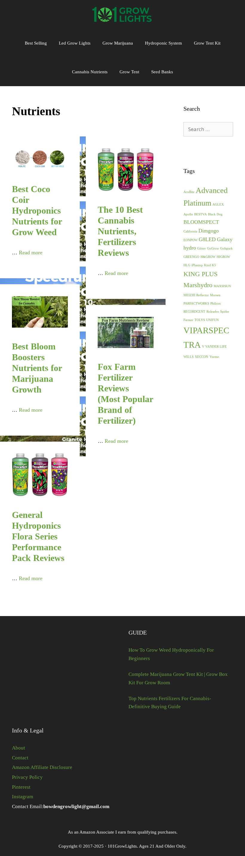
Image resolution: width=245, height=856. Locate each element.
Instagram (22, 796)
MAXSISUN (222, 286)
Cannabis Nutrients (90, 71)
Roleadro (212, 311)
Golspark (226, 248)
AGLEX (218, 204)
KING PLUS (200, 274)
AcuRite (189, 192)
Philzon (215, 303)
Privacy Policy (27, 777)
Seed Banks (162, 71)
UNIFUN (212, 320)
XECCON (201, 356)
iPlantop (197, 265)
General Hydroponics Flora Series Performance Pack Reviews (38, 536)
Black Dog (215, 214)
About (18, 748)
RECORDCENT (194, 311)
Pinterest (21, 787)
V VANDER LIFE (214, 346)
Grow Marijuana (117, 43)
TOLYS (200, 320)
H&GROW (207, 257)
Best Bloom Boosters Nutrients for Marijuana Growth (37, 367)
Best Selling (36, 43)
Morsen (215, 295)
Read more (30, 253)
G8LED (207, 239)
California (190, 231)
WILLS (188, 356)
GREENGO (191, 257)
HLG (186, 265)
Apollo (188, 214)
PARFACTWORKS (196, 303)
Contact (20, 758)
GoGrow (213, 248)
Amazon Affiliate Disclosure (42, 767)
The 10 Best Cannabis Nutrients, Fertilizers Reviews (120, 231)
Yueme (214, 356)
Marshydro (197, 285)
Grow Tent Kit (207, 43)
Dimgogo (208, 231)
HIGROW (223, 257)
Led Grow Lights (75, 43)
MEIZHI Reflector (196, 295)
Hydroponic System (163, 43)
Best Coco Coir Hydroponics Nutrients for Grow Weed (37, 210)
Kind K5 (210, 265)
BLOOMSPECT (201, 222)
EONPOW (190, 240)
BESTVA (200, 214)
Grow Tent (129, 71)
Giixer (201, 248)
